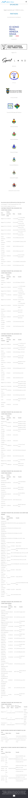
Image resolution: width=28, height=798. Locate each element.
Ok (14, 795)
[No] (26, 793)
